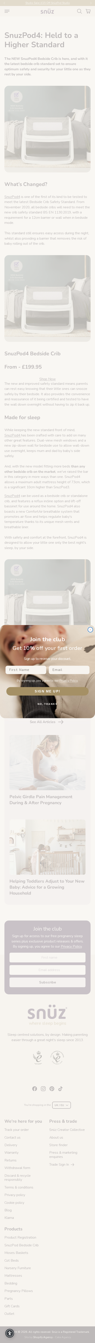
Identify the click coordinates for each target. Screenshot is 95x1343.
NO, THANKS (48, 703)
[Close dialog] (90, 629)
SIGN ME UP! (47, 691)
